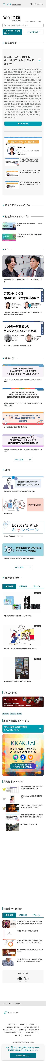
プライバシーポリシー (9, 1030)
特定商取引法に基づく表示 (13, 1027)
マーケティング (6, 1003)
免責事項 (32, 1024)
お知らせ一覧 (12, 1024)
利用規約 (22, 1030)
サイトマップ (28, 1035)
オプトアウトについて (34, 1030)
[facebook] (20, 978)
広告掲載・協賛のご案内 (31, 1027)
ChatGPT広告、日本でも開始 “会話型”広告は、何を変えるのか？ (19, 60)
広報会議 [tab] (23, 586)
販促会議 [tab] (9, 586)
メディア (18, 1003)
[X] (26, 978)
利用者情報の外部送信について (14, 1032)
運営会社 (23, 1024)
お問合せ (18, 1035)
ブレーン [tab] (36, 586)
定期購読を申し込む (23, 1055)
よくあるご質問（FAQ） (32, 1032)
